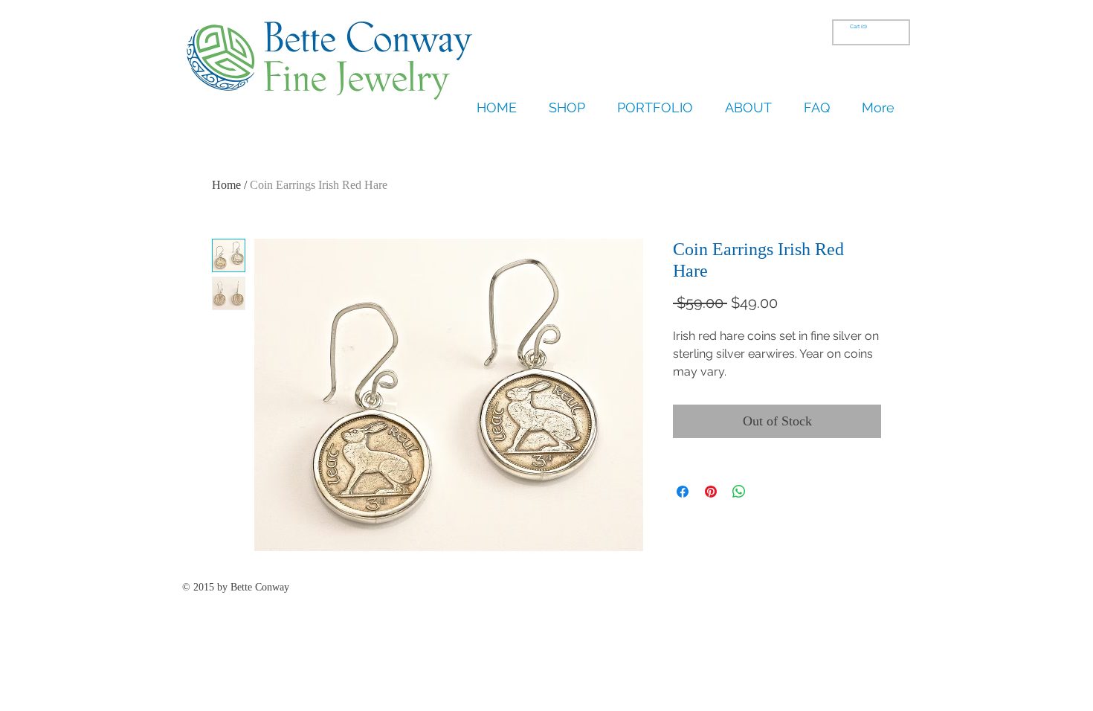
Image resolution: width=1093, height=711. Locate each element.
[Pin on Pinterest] (711, 492)
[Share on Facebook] (682, 492)
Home (226, 184)
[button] (859, 27)
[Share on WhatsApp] (739, 492)
